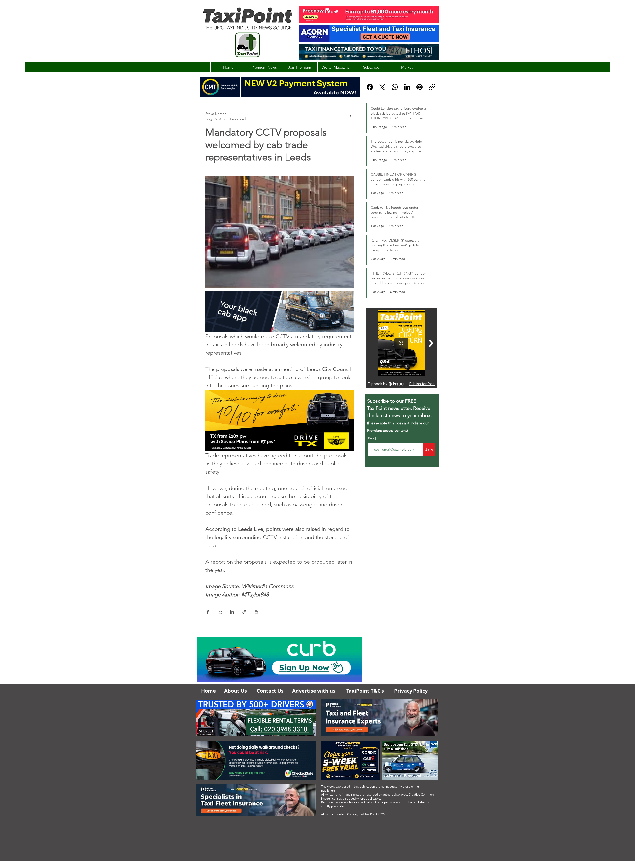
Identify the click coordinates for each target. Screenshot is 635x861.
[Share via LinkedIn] (232, 612)
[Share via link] (244, 612)
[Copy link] (432, 87)
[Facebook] (370, 87)
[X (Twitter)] (382, 87)
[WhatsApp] (395, 87)
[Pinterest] (419, 87)
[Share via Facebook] (207, 612)
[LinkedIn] (407, 87)
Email (372, 438)
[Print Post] (256, 612)
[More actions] (351, 116)
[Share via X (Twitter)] (220, 612)
